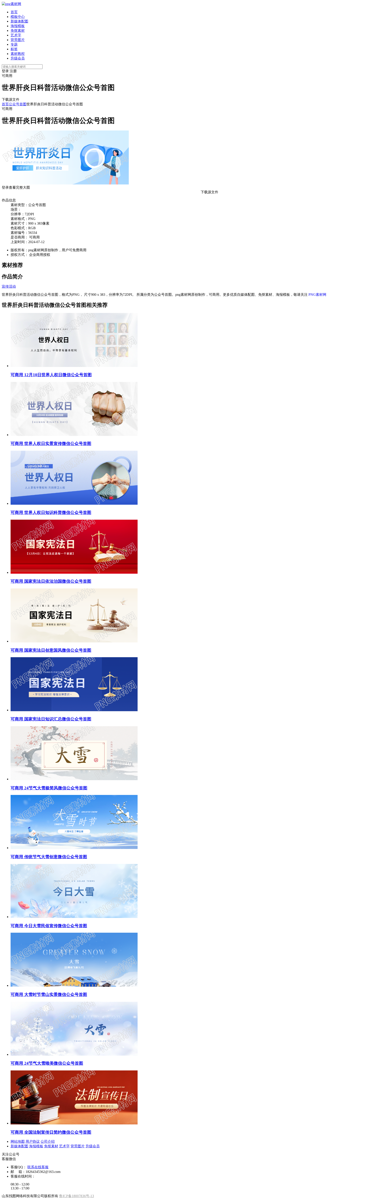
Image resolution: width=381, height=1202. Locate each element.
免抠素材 (18, 30)
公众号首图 (17, 104)
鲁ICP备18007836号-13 (76, 1196)
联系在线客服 (38, 1167)
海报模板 (18, 26)
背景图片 (18, 40)
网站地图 (18, 1141)
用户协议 (33, 1141)
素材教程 (18, 54)
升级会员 (18, 58)
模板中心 (18, 17)
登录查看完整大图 (16, 187)
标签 (14, 49)
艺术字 (16, 35)
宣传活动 (9, 286)
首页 (14, 12)
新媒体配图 (19, 21)
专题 (14, 44)
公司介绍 (48, 1141)
